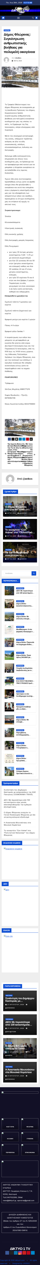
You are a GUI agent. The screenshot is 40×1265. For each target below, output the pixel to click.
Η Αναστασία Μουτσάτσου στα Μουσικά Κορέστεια (19, 1071)
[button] (33, 18)
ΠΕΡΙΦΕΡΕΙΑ (20, 588)
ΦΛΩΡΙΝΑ (7, 30)
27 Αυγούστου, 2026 (15, 1004)
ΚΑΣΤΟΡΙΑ (9, 995)
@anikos (18, 58)
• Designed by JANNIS (19, 1263)
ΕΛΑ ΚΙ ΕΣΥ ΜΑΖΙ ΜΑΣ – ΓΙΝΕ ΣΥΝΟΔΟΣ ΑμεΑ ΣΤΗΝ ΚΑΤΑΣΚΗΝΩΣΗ (25, 683)
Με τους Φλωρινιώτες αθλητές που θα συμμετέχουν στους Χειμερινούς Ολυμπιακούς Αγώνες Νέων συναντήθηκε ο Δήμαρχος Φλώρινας (27, 454)
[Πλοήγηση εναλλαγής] (18, 17)
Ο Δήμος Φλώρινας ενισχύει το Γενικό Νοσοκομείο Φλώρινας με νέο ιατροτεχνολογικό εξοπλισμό (19, 814)
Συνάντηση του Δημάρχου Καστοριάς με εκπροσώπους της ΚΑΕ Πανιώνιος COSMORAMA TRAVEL (20, 792)
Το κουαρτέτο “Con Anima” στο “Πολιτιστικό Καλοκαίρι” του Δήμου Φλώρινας (19, 832)
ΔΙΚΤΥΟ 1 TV (20, 10)
